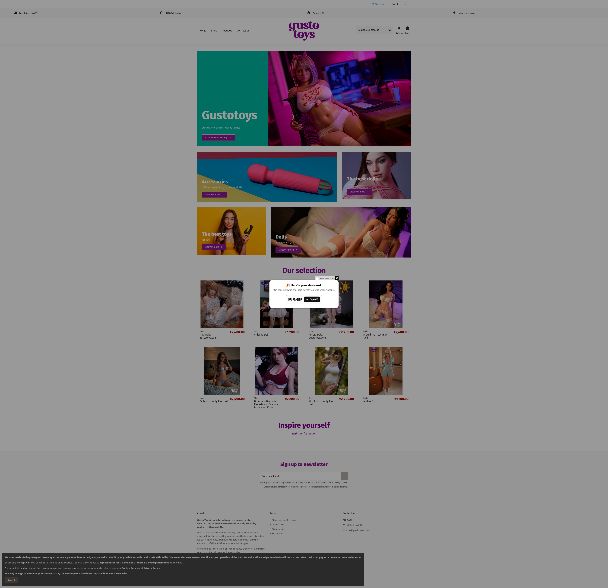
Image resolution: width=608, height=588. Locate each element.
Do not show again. (327, 279)
